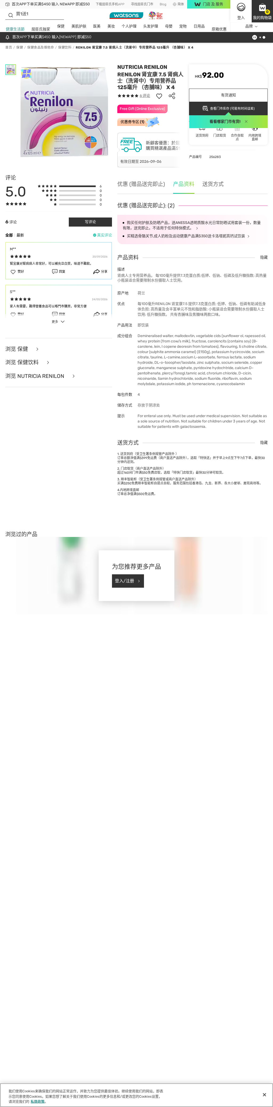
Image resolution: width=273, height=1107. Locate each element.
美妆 (111, 26)
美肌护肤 (78, 26)
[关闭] (264, 1095)
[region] (136, 1095)
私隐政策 (38, 1102)
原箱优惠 (219, 29)
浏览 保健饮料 (22, 362)
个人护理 (129, 26)
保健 (61, 26)
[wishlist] (159, 96)
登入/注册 (124, 580)
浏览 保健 (17, 349)
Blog (163, 4)
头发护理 (150, 26)
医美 (97, 26)
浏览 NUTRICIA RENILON (35, 376)
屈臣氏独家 (40, 29)
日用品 (199, 26)
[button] (262, 11)
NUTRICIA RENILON (142, 67)
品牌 (249, 26)
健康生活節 (15, 29)
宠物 (183, 26)
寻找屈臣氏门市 (142, 4)
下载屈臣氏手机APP (110, 4)
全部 (9, 235)
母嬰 (168, 26)
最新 (20, 235)
